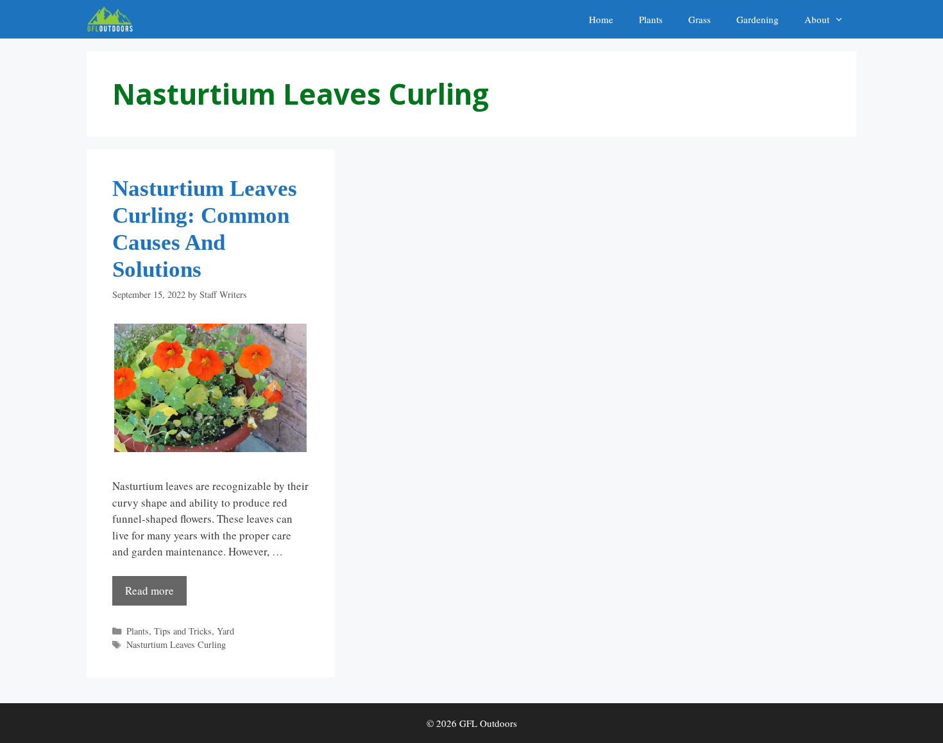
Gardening (757, 19)
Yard (225, 631)
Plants (651, 19)
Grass (699, 19)
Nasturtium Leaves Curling (176, 644)
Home (601, 19)
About (816, 19)
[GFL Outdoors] (113, 19)
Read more (149, 590)
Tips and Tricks (183, 631)
